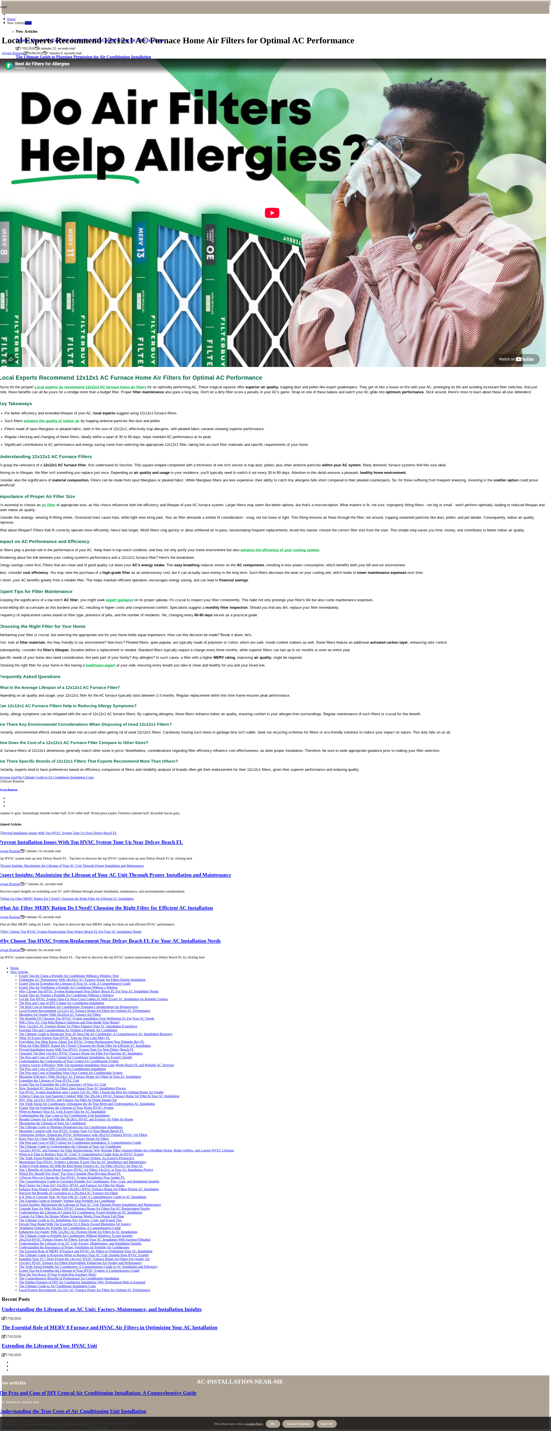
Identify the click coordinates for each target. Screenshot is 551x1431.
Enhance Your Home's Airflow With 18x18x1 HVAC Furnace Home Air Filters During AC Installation (89, 1189)
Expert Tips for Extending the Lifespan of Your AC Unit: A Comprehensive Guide (75, 983)
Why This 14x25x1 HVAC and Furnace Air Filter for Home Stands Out (68, 1100)
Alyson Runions (13, 53)
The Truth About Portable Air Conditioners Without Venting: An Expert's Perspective (76, 1158)
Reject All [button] (327, 1423)
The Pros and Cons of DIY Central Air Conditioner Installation (61, 1003)
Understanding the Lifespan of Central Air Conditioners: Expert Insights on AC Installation (80, 1212)
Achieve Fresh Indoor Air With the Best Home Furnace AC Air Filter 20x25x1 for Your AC (81, 1166)
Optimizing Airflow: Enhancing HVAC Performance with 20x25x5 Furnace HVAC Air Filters (83, 1135)
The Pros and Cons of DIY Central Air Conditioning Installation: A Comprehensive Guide (80, 1142)
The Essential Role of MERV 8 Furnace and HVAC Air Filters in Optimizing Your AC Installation (85, 1251)
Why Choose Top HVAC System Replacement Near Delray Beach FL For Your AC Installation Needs (88, 991)
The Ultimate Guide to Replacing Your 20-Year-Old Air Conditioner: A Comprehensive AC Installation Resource (95, 1034)
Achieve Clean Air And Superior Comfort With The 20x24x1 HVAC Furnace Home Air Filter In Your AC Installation (99, 1096)
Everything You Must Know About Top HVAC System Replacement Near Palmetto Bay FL (81, 1042)
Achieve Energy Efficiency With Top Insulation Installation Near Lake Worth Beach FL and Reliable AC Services (96, 1065)
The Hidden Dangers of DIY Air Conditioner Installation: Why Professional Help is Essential (82, 1282)
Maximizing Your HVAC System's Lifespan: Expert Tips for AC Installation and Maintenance (82, 1162)
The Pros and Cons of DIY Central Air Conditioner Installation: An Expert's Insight (75, 1057)
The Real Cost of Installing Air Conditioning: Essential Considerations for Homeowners (78, 1007)
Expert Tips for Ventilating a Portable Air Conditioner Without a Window (68, 987)
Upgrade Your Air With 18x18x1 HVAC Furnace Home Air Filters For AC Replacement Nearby (84, 1208)
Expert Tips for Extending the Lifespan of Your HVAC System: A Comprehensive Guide (79, 1270)
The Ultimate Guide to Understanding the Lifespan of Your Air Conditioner (70, 1146)
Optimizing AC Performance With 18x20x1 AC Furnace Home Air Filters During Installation (82, 980)
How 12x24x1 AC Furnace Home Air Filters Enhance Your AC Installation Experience (78, 1026)
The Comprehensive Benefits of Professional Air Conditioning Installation (69, 1278)
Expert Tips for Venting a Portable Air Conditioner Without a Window (66, 995)
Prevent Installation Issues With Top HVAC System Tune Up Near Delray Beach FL (76, 1049)
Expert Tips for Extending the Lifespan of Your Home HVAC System (66, 1108)
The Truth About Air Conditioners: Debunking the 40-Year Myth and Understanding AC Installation (87, 1104)
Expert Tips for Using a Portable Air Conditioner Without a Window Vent (69, 976)
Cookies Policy (254, 1423)
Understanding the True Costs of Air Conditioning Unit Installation (64, 1115)
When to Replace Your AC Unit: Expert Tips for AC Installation (62, 1111)
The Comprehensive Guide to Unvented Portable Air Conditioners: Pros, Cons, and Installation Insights (89, 1181)
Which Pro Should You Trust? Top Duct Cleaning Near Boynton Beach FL (70, 1173)
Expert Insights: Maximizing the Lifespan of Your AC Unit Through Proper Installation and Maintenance (90, 1204)
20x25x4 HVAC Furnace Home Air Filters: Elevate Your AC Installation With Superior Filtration (84, 1239)
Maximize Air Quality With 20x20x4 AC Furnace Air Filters (60, 1014)
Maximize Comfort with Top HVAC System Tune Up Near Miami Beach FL (71, 1131)
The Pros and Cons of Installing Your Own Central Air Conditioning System (70, 1073)
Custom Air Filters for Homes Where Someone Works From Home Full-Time (71, 1216)
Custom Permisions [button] (298, 1423)
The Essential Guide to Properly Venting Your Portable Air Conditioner (67, 1201)
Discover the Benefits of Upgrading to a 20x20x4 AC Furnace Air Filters (68, 1193)
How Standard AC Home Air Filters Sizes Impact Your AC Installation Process (72, 1088)
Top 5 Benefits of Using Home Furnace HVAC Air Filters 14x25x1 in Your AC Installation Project (86, 1170)
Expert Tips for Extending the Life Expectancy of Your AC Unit (62, 1084)
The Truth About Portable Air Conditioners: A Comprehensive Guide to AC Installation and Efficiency (88, 1267)
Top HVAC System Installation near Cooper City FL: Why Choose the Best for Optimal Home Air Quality (91, 1092)
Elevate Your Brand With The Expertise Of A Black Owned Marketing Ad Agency (75, 1224)
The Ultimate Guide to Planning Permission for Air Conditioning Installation (70, 1127)
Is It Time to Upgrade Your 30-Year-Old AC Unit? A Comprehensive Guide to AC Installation (82, 1197)
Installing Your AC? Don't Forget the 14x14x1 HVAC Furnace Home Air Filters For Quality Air (84, 1259)
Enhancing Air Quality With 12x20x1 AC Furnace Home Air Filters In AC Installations (78, 1232)
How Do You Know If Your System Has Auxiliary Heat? (57, 1274)
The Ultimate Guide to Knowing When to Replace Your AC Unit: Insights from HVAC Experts (84, 1255)
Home (11, 19)
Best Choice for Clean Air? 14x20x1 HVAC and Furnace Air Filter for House (71, 1185)
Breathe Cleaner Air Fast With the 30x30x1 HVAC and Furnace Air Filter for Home (76, 1119)
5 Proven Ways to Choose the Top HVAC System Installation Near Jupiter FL (72, 1177)
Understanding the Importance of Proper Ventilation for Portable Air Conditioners (74, 1247)
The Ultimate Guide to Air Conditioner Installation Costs (57, 1286)
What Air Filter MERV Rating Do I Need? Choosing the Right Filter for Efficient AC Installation (85, 1045)
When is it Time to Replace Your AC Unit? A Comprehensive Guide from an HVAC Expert (81, 1154)
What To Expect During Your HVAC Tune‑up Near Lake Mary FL (64, 1038)
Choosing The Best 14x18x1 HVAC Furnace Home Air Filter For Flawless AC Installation (80, 1053)
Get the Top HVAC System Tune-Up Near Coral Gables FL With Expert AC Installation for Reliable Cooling (93, 999)
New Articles (19, 972)
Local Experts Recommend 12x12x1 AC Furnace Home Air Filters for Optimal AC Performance (84, 1011)
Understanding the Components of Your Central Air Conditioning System (68, 1061)
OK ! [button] (273, 1423)
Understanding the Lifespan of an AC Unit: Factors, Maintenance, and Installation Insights (80, 1243)
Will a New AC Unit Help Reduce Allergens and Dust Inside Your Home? (69, 1022)
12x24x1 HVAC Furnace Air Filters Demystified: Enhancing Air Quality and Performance (80, 1263)
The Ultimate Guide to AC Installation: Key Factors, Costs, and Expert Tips (70, 1220)
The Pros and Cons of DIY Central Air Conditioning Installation (62, 1069)
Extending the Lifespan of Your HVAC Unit (49, 1080)
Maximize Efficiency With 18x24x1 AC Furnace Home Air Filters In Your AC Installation (80, 1076)
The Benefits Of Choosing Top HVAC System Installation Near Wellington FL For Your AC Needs (86, 1018)
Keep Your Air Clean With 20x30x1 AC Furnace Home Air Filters (64, 1139)
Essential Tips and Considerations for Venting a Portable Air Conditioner (68, 1030)
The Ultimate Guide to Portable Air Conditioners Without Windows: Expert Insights (76, 1235)
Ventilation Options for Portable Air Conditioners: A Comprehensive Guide (70, 1228)
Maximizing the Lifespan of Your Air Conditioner (52, 1123)
